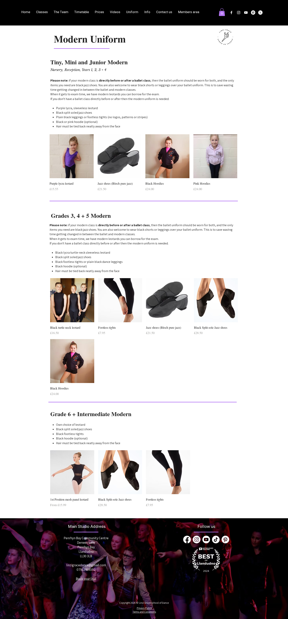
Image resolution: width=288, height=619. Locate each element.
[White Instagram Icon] (238, 12)
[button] (222, 12)
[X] (260, 12)
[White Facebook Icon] (231, 12)
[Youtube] (206, 539)
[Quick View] (72, 156)
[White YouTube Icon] (246, 12)
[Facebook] (187, 539)
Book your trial (86, 578)
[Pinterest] (253, 12)
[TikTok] (216, 539)
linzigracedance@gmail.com (86, 565)
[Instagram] (196, 539)
